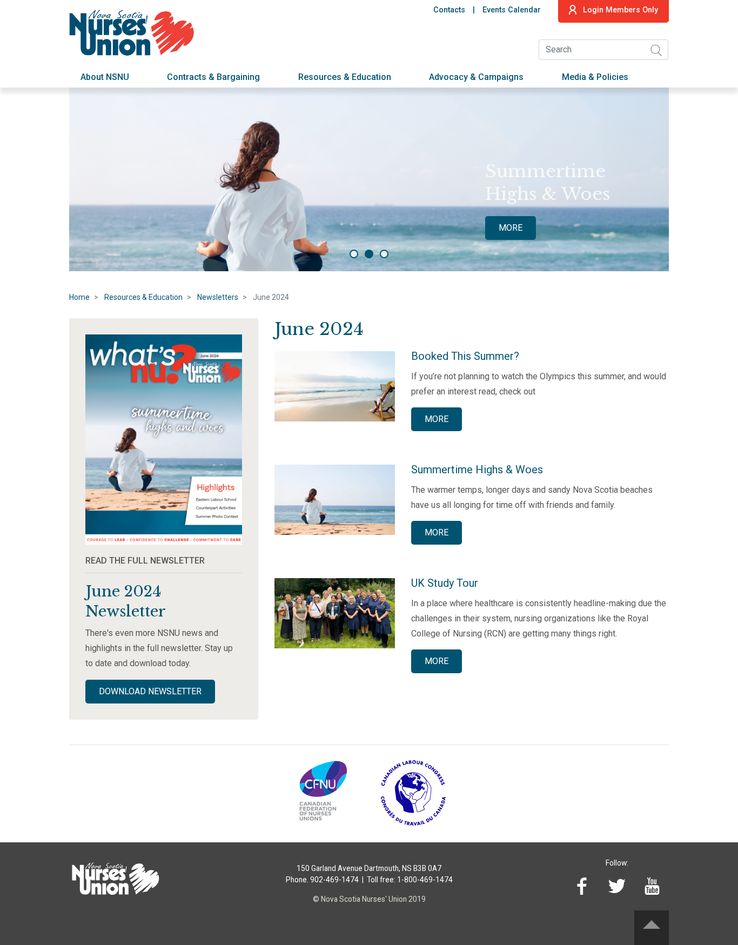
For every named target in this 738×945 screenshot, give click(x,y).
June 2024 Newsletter (125, 601)
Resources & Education (344, 77)
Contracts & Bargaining (213, 77)
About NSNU (104, 77)
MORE (436, 419)
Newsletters (217, 297)
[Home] (134, 31)
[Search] (656, 50)
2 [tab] (369, 254)
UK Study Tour (444, 583)
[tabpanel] (369, 179)
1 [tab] (354, 254)
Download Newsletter (150, 691)
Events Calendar (511, 10)
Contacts (449, 10)
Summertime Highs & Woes (477, 469)
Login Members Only (620, 10)
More (510, 228)
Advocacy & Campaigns (476, 77)
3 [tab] (384, 254)
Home (79, 297)
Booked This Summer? (465, 356)
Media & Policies (595, 77)
